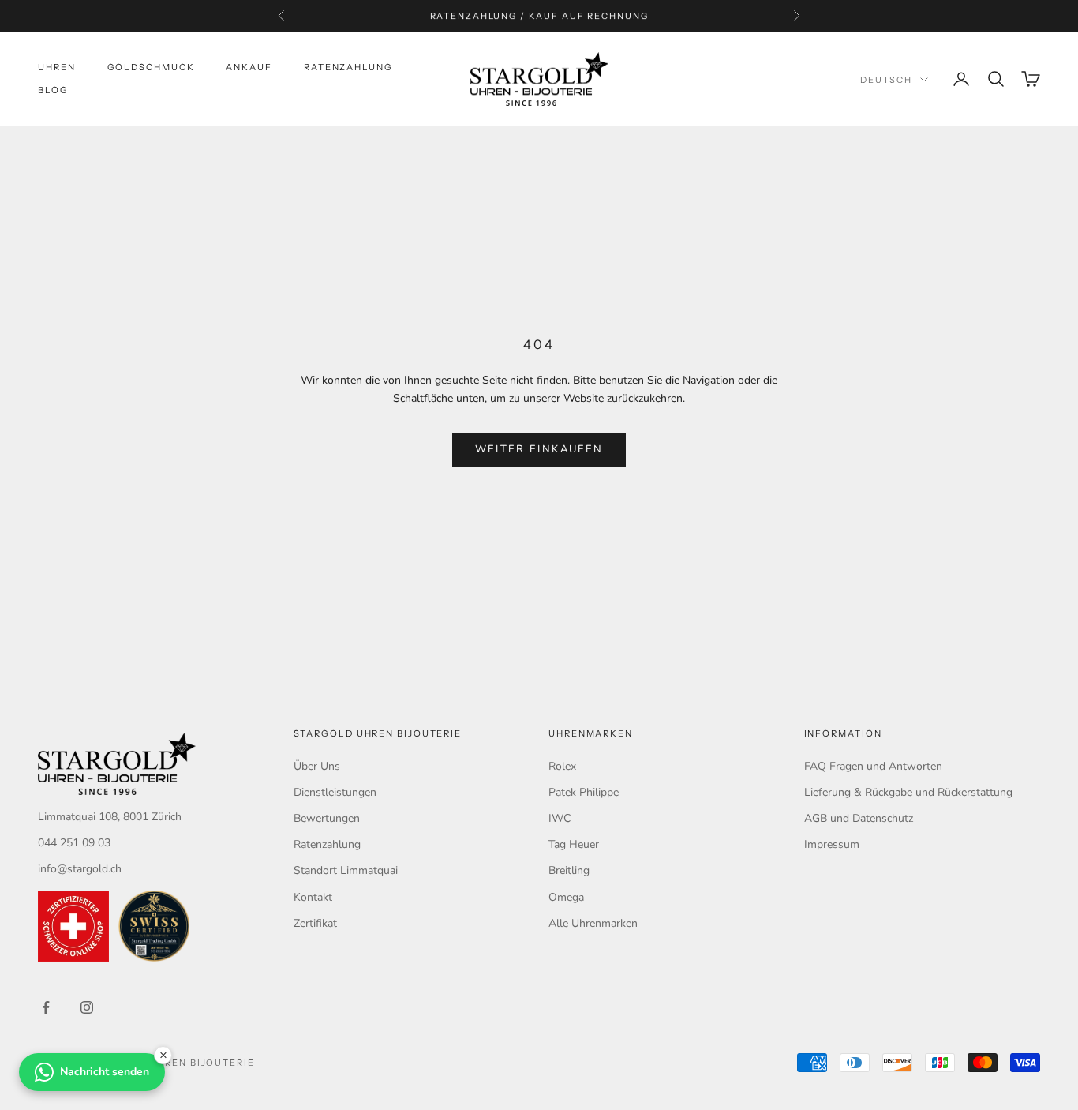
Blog (53, 90)
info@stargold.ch (80, 868)
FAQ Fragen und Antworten (873, 766)
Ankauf (248, 67)
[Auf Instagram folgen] (87, 1007)
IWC (559, 818)
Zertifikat (315, 923)
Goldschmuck (151, 67)
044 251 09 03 (74, 842)
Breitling (569, 870)
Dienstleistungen (335, 792)
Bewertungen (327, 818)
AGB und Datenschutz (858, 818)
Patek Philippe (583, 792)
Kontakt (313, 897)
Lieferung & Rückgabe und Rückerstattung (908, 792)
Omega (566, 897)
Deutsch (886, 79)
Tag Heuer (573, 844)
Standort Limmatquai (346, 870)
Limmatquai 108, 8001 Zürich (110, 816)
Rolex (562, 766)
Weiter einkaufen (539, 449)
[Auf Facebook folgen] (46, 1007)
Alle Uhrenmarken (593, 923)
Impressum (831, 844)
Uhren (57, 67)
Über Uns (317, 766)
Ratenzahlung (348, 67)
